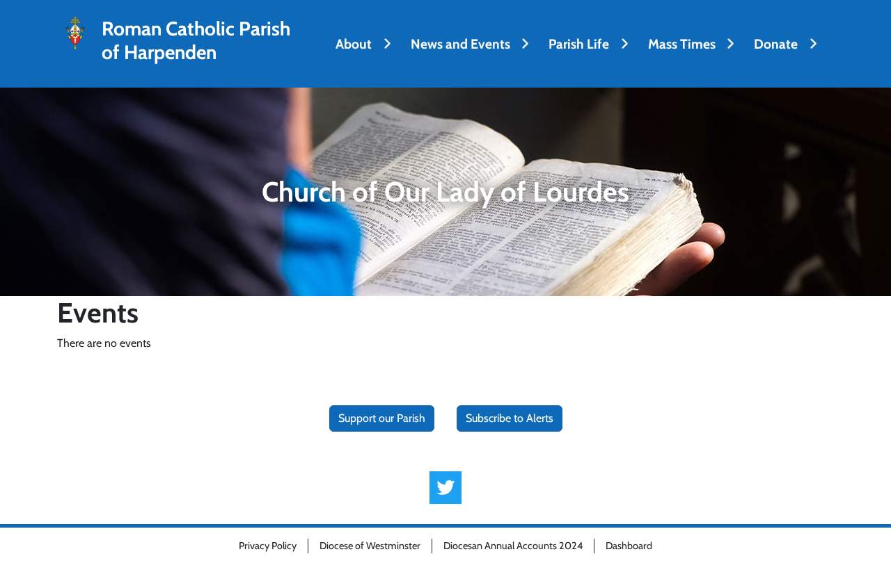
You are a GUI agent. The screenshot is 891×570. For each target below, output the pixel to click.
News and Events (460, 43)
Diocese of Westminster (370, 545)
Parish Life (579, 43)
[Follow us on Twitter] (445, 487)
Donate (776, 43)
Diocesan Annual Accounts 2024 (513, 545)
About (354, 43)
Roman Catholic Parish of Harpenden (196, 40)
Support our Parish (381, 418)
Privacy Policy (268, 545)
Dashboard (629, 545)
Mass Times (682, 43)
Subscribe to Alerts (509, 418)
